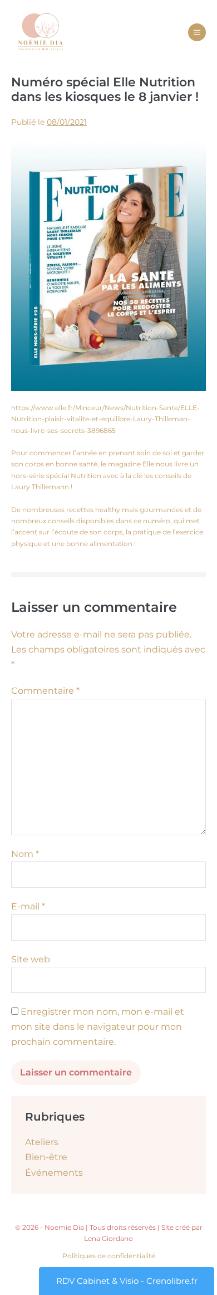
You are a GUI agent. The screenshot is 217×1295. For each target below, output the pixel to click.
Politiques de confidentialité (108, 1256)
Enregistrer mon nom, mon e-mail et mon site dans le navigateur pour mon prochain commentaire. (97, 1026)
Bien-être (46, 1157)
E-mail (28, 906)
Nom (25, 854)
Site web (30, 959)
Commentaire (45, 690)
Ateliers (41, 1142)
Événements (54, 1172)
